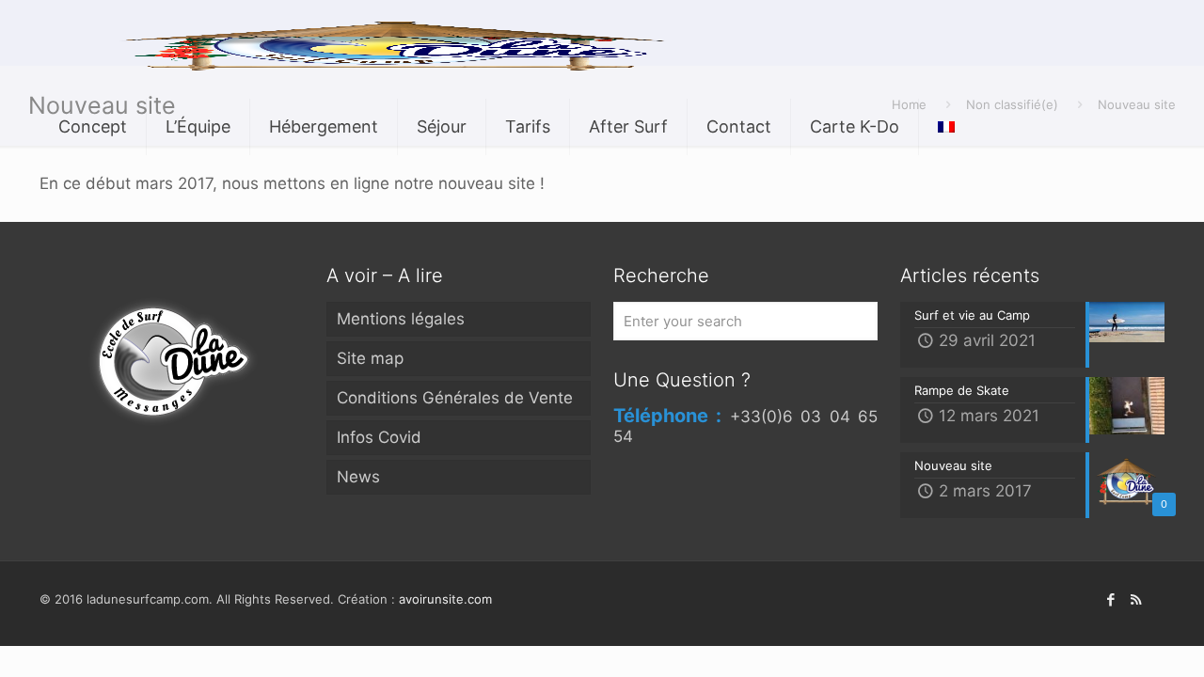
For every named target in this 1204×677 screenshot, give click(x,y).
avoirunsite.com (445, 598)
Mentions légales (401, 318)
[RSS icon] (1136, 599)
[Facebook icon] (1110, 599)
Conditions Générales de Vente (455, 397)
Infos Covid (379, 437)
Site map (370, 358)
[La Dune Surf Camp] (400, 42)
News (358, 476)
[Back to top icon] (1113, 637)
